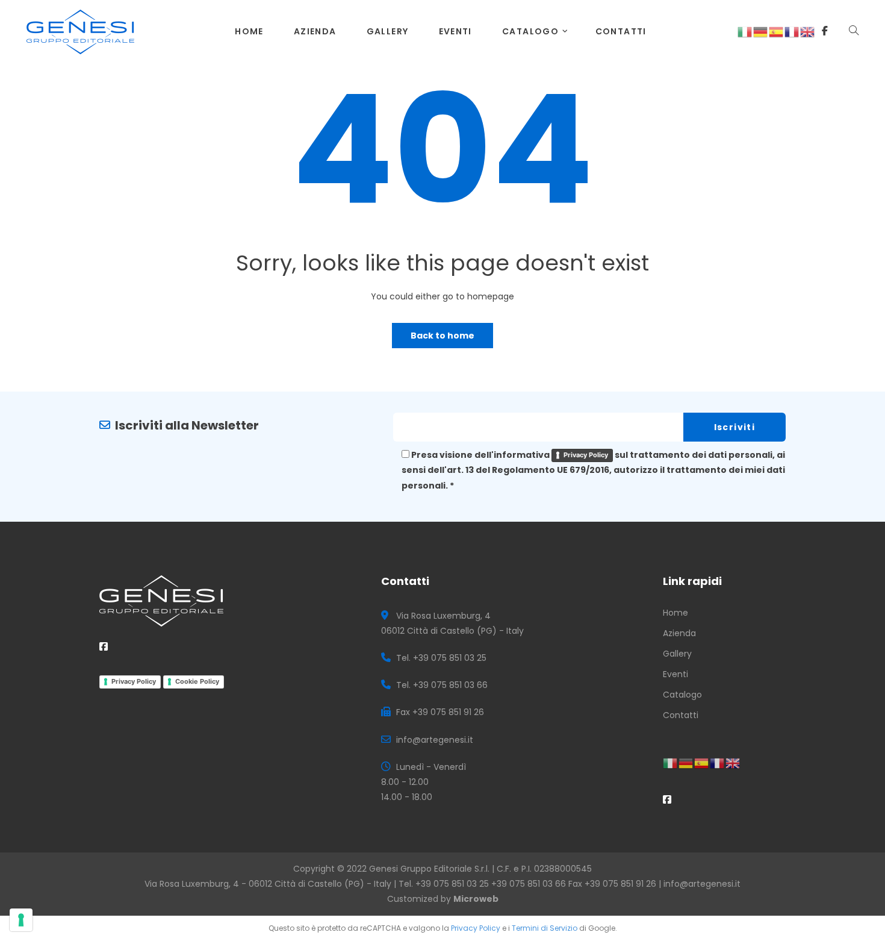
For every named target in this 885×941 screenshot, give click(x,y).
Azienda (315, 31)
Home (249, 31)
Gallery (388, 31)
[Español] (776, 31)
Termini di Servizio (544, 928)
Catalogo (530, 31)
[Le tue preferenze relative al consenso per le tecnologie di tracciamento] (21, 919)
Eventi (455, 31)
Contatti (621, 31)
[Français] (792, 31)
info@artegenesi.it (702, 884)
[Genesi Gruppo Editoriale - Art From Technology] (80, 31)
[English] (808, 31)
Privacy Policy (586, 455)
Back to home (442, 336)
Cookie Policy (197, 681)
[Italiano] (745, 31)
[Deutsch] (761, 31)
